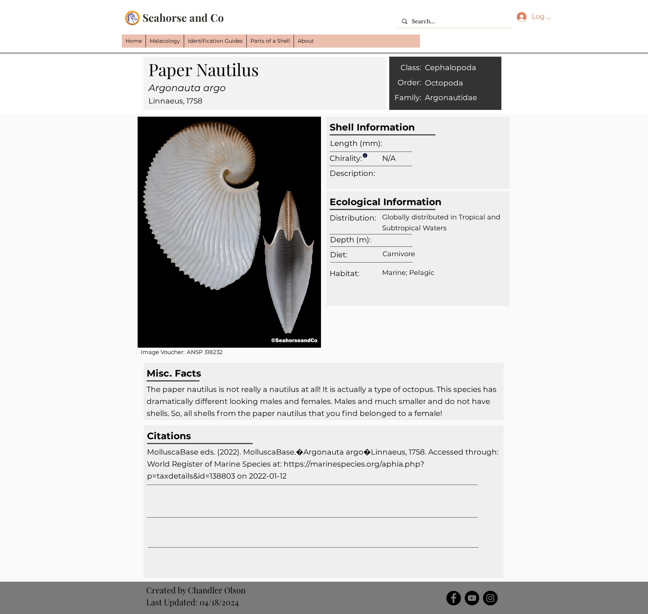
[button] (165, 41)
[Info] (365, 155)
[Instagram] (490, 598)
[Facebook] (453, 598)
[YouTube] (472, 598)
